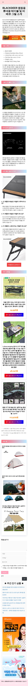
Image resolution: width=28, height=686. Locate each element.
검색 (2, 576)
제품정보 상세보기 (14, 265)
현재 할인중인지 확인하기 (14, 315)
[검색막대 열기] (25, 2)
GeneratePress (21, 683)
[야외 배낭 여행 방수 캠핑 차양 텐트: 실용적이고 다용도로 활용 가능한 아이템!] (14, 531)
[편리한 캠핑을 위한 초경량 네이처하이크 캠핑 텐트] (14, 471)
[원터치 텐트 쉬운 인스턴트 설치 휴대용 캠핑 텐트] (14, 501)
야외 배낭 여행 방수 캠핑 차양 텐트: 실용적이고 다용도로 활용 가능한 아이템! (13, 506)
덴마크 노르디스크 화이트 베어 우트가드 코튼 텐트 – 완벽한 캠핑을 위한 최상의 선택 (14, 611)
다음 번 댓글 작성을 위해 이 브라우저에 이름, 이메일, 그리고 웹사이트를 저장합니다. (15, 567)
